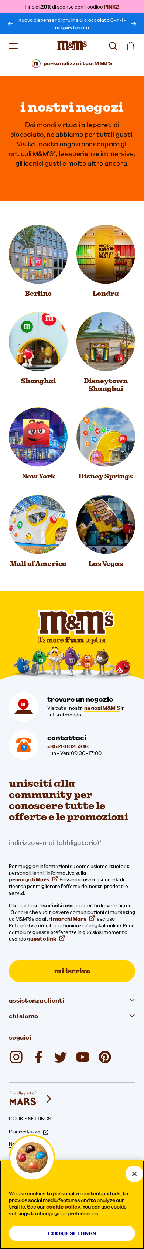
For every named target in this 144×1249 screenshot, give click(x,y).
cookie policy (63, 1207)
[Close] (134, 1174)
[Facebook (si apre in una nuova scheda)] (38, 1057)
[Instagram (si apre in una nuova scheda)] (16, 1057)
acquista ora (72, 27)
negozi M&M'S (102, 708)
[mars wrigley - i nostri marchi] (31, 1098)
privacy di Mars (29, 879)
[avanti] (133, 23)
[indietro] (10, 23)
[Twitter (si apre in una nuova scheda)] (60, 1057)
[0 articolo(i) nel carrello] (130, 46)
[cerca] (113, 46)
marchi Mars (69, 919)
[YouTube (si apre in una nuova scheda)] (82, 1057)
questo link (41, 939)
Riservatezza (24, 1131)
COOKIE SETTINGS (30, 1119)
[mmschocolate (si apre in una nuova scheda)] (105, 1057)
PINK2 (111, 7)
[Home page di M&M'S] (72, 46)
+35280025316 (68, 746)
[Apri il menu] (13, 46)
